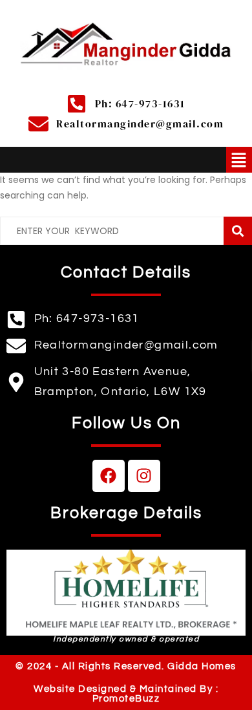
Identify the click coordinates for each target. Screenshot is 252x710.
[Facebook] (108, 476)
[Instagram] (144, 476)
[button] (239, 160)
